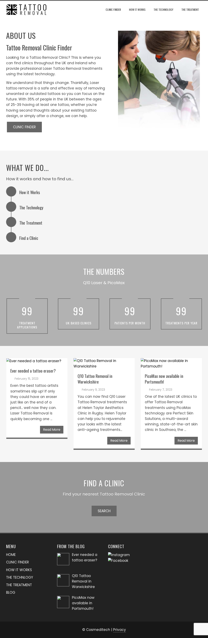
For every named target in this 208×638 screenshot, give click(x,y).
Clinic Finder (113, 9)
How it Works (137, 9)
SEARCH (104, 511)
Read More (51, 429)
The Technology (163, 9)
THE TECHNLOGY (19, 577)
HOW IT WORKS (19, 569)
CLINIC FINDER (24, 127)
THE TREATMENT (19, 585)
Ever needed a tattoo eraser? (33, 370)
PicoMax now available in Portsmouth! (164, 379)
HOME (11, 554)
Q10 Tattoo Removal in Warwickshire (95, 379)
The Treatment (190, 9)
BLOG (10, 592)
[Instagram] (120, 554)
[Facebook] (119, 560)
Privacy (119, 629)
